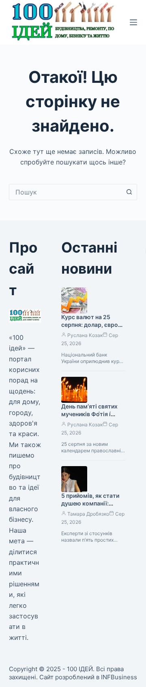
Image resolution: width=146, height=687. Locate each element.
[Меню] (133, 22)
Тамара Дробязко (88, 514)
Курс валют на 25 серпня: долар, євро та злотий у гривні (89, 324)
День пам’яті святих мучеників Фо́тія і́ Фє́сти (89, 414)
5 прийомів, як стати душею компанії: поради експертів (90, 503)
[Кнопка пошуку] (129, 192)
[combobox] (65, 192)
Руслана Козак (85, 335)
